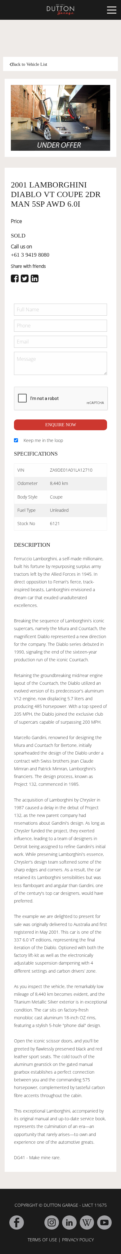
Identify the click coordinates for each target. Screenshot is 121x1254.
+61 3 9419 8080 (30, 255)
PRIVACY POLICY (78, 1240)
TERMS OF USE (42, 1240)
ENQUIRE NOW (60, 425)
